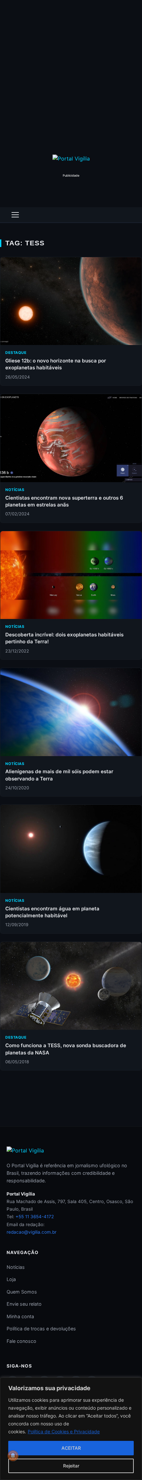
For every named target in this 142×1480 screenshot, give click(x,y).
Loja (11, 1279)
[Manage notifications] (13, 1455)
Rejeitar (71, 1465)
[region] (71, 1428)
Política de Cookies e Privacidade (64, 1431)
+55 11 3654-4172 (35, 1216)
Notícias (16, 1267)
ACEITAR (71, 1448)
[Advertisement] (71, 74)
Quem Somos (22, 1292)
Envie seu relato (24, 1304)
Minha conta (20, 1316)
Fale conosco (21, 1341)
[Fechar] (135, 1383)
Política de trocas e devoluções (41, 1328)
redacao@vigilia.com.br (31, 1232)
